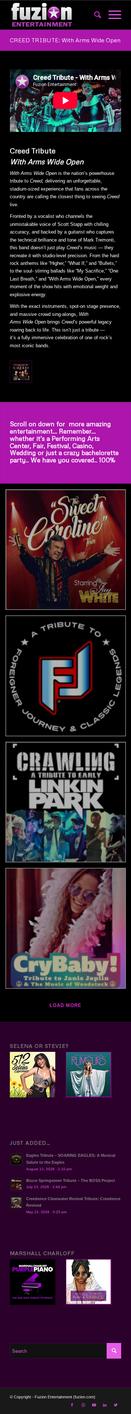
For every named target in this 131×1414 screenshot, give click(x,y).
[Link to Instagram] (83, 1404)
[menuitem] (94, 15)
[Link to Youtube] (93, 1404)
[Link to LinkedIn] (104, 1404)
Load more (65, 1005)
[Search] (94, 15)
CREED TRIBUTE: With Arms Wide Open (65, 40)
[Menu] (111, 15)
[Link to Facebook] (72, 1404)
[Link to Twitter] (115, 1404)
